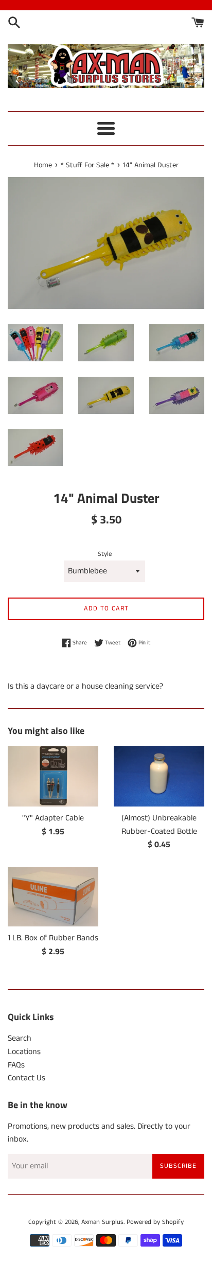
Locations (24, 1052)
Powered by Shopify (155, 1221)
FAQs (16, 1065)
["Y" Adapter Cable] (53, 776)
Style (105, 553)
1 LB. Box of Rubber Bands (53, 938)
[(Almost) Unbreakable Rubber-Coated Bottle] (159, 776)
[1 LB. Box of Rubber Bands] (53, 896)
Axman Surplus (102, 1221)
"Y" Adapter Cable (53, 818)
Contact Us (26, 1078)
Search (19, 1038)
